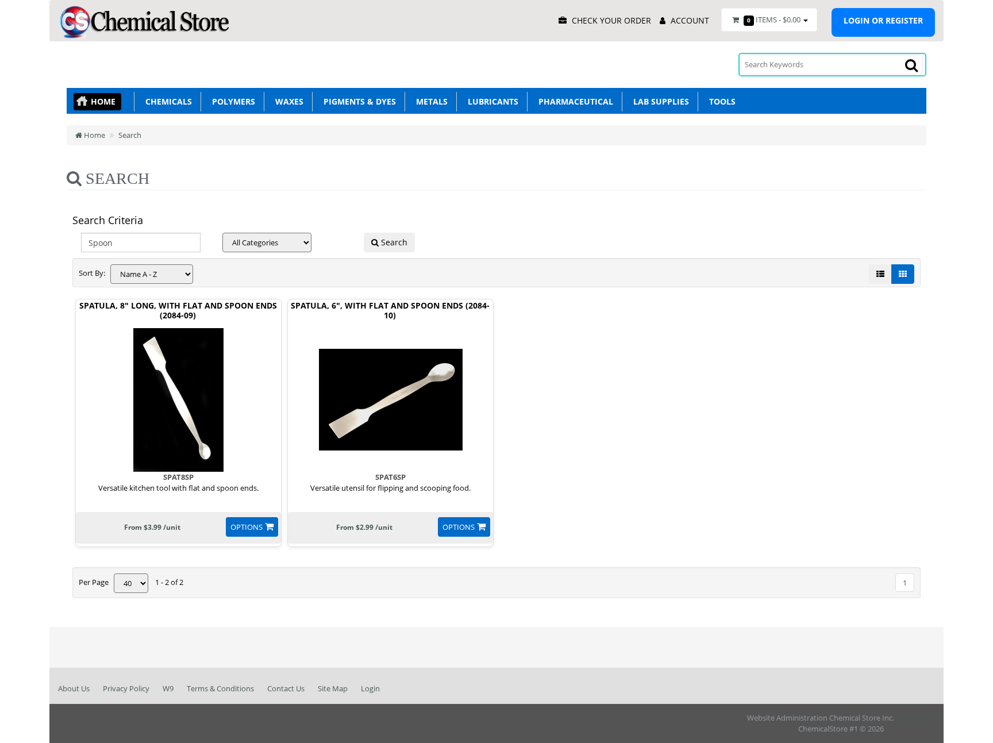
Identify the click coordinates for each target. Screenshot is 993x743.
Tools (720, 101)
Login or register (883, 20)
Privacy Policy (126, 688)
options (246, 527)
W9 (168, 688)
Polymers (231, 101)
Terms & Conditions (220, 688)
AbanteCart (915, 718)
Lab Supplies (659, 101)
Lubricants (490, 101)
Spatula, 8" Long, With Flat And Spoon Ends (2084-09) (178, 311)
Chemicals (166, 101)
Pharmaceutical (573, 101)
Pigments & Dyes (357, 101)
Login (370, 688)
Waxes (287, 101)
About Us (74, 688)
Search (129, 135)
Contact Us (286, 688)
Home (103, 101)
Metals (429, 101)
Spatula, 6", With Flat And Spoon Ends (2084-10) (390, 311)
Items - (773, 19)
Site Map (333, 688)
